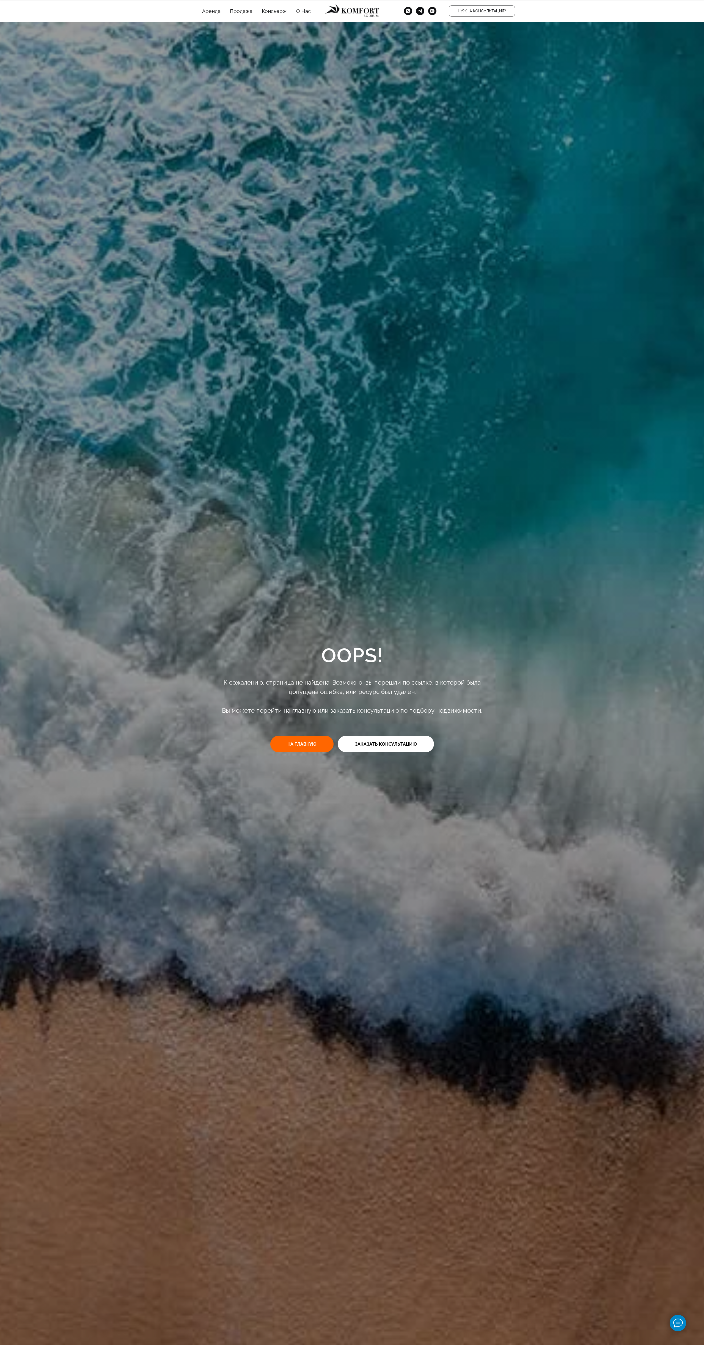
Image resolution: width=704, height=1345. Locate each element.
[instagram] (432, 11)
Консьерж (274, 11)
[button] (482, 10)
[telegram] (420, 11)
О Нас (303, 11)
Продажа (241, 11)
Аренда (211, 11)
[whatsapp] (408, 11)
